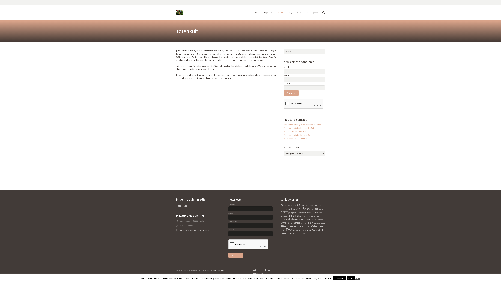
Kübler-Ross (285, 220)
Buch (311, 204)
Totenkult (317, 230)
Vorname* (232, 221)
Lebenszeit (302, 219)
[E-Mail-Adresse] (179, 206)
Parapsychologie (306, 223)
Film (300, 209)
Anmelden (291, 93)
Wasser (305, 234)
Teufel (283, 231)
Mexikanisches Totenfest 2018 (297, 138)
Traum (295, 234)
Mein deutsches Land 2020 (295, 131)
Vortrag (300, 234)
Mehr (357, 278)
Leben (293, 219)
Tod (289, 229)
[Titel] (179, 12)
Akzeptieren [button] (339, 278)
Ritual (284, 226)
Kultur (317, 216)
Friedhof (320, 209)
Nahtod (296, 223)
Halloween (284, 216)
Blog (297, 205)
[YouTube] (186, 206)
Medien (320, 220)
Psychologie (316, 223)
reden (322, 223)
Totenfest (306, 230)
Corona (287, 209)
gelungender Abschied (296, 213)
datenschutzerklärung (262, 270)
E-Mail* (287, 84)
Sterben (317, 226)
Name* (287, 75)
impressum (258, 273)
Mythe (283, 223)
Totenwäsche (286, 234)
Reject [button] (350, 278)
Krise (308, 216)
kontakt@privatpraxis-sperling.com (194, 230)
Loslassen (312, 219)
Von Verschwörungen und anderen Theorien (302, 124)
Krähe (313, 216)
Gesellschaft (310, 212)
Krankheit (302, 216)
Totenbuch (297, 231)
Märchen (290, 223)
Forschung (309, 208)
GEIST (284, 212)
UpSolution (220, 270)
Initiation (293, 215)
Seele (292, 226)
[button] (273, 12)
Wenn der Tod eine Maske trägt (297, 135)
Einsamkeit (294, 209)
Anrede (287, 67)
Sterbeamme (304, 226)
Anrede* (231, 213)
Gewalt (319, 213)
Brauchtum (304, 205)
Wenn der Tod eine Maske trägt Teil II (300, 128)
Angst (292, 205)
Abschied (285, 204)
